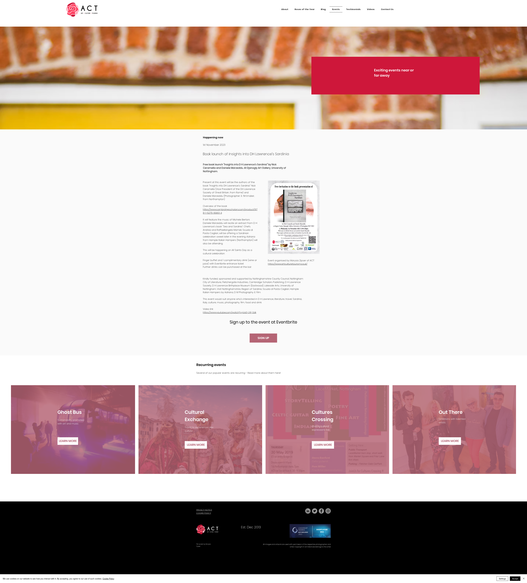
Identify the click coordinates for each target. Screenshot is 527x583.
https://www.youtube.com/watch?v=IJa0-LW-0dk (229, 312)
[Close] (523, 578)
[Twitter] (314, 511)
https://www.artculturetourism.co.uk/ (287, 264)
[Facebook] (321, 511)
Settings (502, 578)
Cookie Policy (108, 578)
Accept (515, 578)
